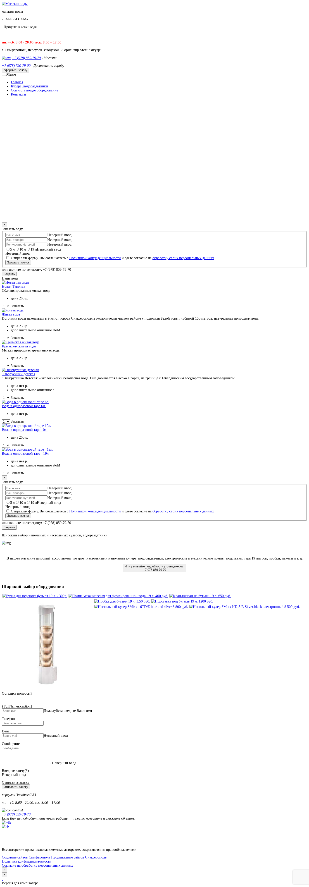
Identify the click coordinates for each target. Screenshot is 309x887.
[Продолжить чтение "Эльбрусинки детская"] (20, 370)
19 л (34, 249)
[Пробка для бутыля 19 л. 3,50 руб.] (122, 601)
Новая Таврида (13, 286)
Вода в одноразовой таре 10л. (25, 430)
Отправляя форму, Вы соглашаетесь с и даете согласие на (112, 258)
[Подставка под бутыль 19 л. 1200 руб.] (182, 601)
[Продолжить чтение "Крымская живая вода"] (20, 342)
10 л (22, 249)
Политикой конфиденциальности (95, 258)
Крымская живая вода (19, 346)
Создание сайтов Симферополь (26, 857)
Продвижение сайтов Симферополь (79, 857)
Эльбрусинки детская (18, 374)
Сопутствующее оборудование (34, 90)
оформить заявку (15, 70)
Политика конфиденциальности (26, 861)
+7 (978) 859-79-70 (26, 58)
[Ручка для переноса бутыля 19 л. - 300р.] (34, 596)
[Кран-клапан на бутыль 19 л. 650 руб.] (200, 596)
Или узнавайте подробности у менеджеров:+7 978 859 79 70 (154, 568)
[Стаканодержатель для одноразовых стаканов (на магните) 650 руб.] (47, 689)
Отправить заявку (16, 787)
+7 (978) (16, 814)
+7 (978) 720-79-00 (16, 65)
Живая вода (11, 314)
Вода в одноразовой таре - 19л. (26, 453)
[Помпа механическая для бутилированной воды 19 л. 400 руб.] (118, 596)
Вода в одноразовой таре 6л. (24, 406)
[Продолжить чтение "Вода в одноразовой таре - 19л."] (27, 449)
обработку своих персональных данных (183, 258)
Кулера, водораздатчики (29, 86)
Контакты (18, 94)
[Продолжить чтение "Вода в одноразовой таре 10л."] (26, 426)
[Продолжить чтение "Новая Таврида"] (15, 282)
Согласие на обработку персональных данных (37, 865)
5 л (12, 249)
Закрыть (9, 274)
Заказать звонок (18, 262)
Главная (17, 82)
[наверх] (2, 879)
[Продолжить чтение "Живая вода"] (13, 310)
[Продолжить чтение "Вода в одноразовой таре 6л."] (25, 402)
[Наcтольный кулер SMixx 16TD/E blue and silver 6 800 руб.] (141, 607)
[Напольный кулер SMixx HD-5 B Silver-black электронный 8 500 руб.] (244, 607)
